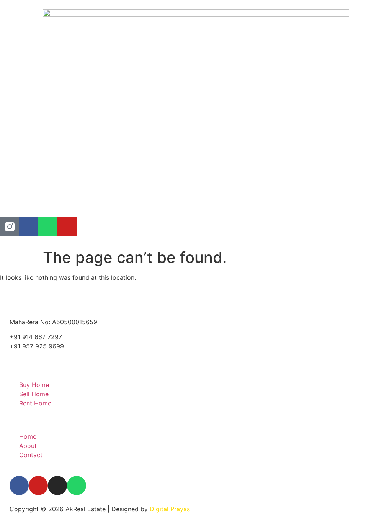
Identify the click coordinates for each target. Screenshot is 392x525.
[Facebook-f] (19, 485)
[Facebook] (28, 226)
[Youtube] (67, 226)
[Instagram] (57, 485)
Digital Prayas (170, 509)
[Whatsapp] (47, 226)
